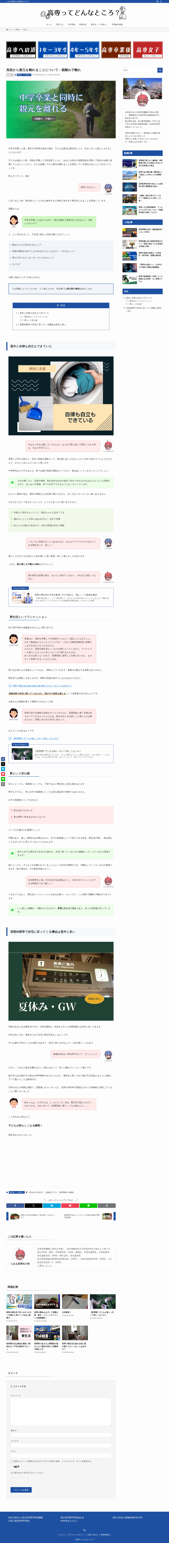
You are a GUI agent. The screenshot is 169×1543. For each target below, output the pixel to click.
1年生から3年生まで (36, 1192)
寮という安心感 (30, 320)
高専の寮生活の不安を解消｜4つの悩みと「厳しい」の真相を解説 (66, 595)
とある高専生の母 (20, 1263)
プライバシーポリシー (76, 1535)
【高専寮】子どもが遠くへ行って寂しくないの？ (58, 751)
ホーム (62, 1535)
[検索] (161, 1)
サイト (13, 1451)
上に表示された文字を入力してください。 (28, 1473)
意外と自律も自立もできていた (34, 313)
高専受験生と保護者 (66, 1192)
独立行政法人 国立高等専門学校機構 (25, 1517)
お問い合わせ (93, 1535)
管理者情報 (105, 1535)
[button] (15, 1205)
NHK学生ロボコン (69, 1521)
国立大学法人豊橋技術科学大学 (127, 1517)
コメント (15, 1395)
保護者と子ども (51, 1192)
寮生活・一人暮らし (24, 75)
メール (14, 1441)
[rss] (157, 1)
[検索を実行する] (160, 70)
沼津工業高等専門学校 (19, 1521)
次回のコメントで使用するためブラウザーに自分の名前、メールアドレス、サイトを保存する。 (53, 1461)
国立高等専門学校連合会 (72, 1517)
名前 (14, 1430)
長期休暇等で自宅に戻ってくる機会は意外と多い (43, 324)
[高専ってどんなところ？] (84, 12)
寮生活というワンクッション (36, 317)
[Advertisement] (61, 1163)
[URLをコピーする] (107, 1205)
